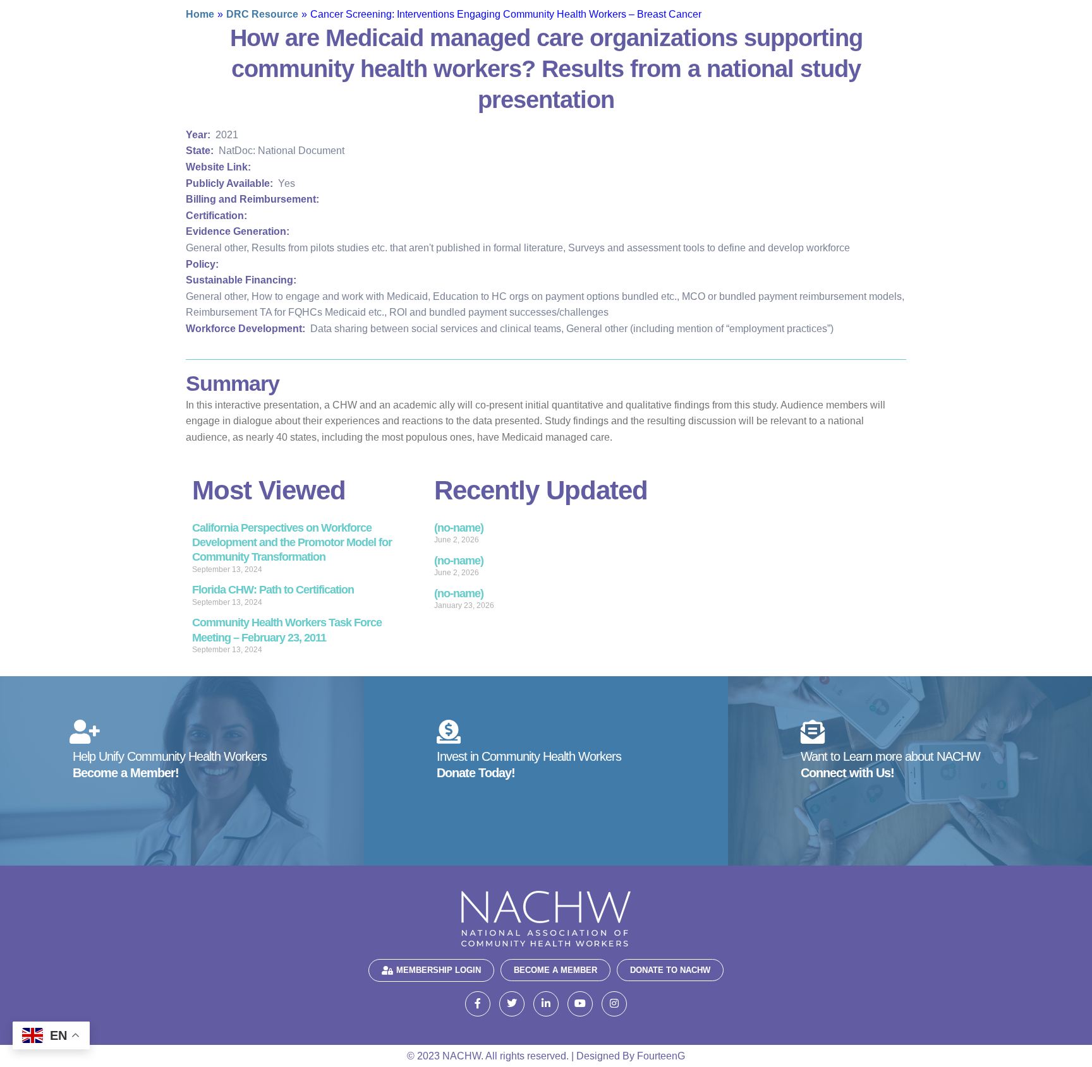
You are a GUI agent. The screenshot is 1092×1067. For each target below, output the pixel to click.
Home (200, 14)
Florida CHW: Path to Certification (273, 589)
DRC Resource (262, 14)
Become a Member (555, 970)
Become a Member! (126, 773)
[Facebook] (477, 1003)
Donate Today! (476, 773)
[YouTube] (580, 1003)
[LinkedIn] (546, 1003)
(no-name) (458, 528)
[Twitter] (512, 1003)
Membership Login (438, 970)
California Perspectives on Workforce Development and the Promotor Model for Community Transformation (292, 543)
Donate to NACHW (670, 970)
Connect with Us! (847, 773)
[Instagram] (614, 1003)
